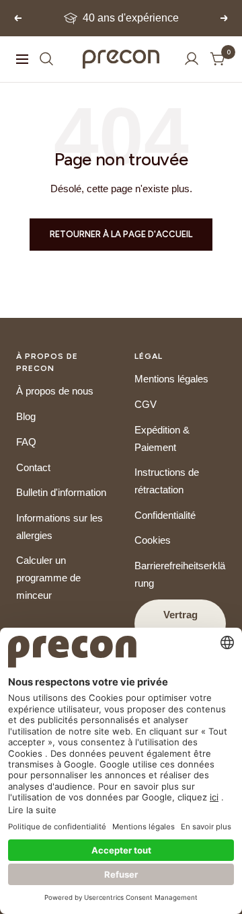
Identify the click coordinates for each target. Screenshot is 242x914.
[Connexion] (192, 58)
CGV (145, 404)
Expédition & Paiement (162, 438)
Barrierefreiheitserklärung (179, 574)
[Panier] (218, 58)
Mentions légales (171, 378)
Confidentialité (165, 515)
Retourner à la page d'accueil (121, 234)
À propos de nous (54, 391)
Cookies (152, 540)
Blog (26, 416)
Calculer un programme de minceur (48, 577)
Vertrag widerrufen (180, 623)
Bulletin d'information (61, 492)
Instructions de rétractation (166, 480)
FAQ (26, 442)
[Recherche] (46, 58)
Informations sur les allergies (59, 526)
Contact (33, 467)
